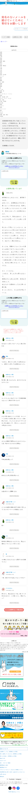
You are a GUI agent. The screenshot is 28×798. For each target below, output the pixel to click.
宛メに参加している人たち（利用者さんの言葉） (11, 753)
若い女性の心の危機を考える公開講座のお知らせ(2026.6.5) (13, 645)
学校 (1, 59)
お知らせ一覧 (25, 651)
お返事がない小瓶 (17, 37)
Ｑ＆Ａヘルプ (3, 760)
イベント (2, 76)
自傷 (1, 83)
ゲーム (1, 111)
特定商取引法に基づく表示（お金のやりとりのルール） (12, 772)
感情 (1, 80)
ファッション (3, 108)
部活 (1, 62)
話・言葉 (2, 99)
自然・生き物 (3, 74)
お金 (1, 70)
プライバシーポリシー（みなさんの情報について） (11, 769)
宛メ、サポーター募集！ (5, 763)
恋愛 (1, 52)
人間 (1, 56)
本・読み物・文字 (4, 96)
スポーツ (2, 105)
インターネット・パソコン (6, 93)
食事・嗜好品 (3, 65)
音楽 (1, 95)
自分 (1, 77)
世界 (1, 73)
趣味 (1, 92)
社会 (1, 71)
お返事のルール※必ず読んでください (14, 166)
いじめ (1, 89)
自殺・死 (2, 91)
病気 (1, 85)
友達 (1, 58)
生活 (1, 64)
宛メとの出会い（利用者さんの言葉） (8, 756)
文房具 (1, 116)
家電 (1, 104)
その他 (1, 102)
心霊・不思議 (3, 101)
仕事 (1, 68)
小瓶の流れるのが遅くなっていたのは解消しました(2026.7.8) (14, 644)
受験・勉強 (2, 61)
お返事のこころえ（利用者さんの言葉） (9, 751)
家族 (1, 55)
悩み (1, 79)
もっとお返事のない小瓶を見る (14, 609)
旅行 (1, 110)
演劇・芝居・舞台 (4, 114)
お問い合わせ (3, 774)
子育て (1, 113)
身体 (1, 86)
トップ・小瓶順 (6, 37)
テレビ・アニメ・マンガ (5, 98)
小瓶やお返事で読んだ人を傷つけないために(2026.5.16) (12, 647)
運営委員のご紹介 (4, 765)
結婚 (1, 53)
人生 (1, 67)
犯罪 (1, 107)
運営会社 (2, 776)
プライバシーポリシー (14, 167)
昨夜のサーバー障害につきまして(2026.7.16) (10, 642)
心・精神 (2, 82)
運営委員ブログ (3, 767)
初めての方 (2, 758)
